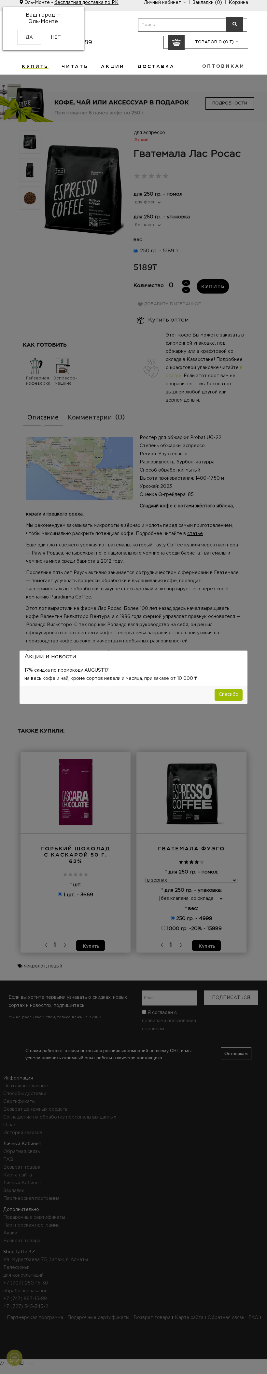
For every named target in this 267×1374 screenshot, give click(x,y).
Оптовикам (223, 66)
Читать (75, 66)
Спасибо (228, 694)
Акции (113, 66)
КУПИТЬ (35, 66)
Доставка (156, 66)
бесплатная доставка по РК (86, 3)
